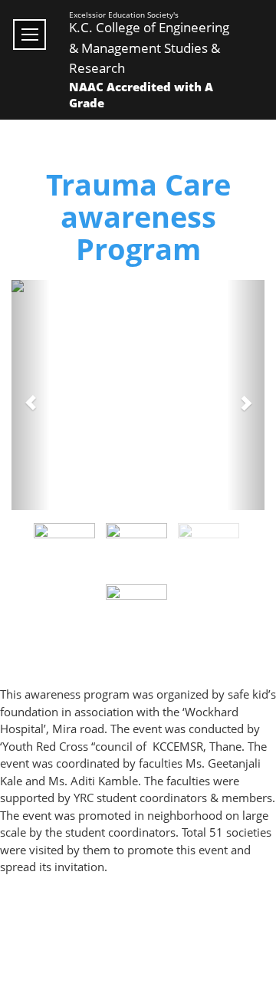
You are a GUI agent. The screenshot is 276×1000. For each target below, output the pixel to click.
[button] (31, 395)
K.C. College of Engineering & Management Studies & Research (149, 47)
